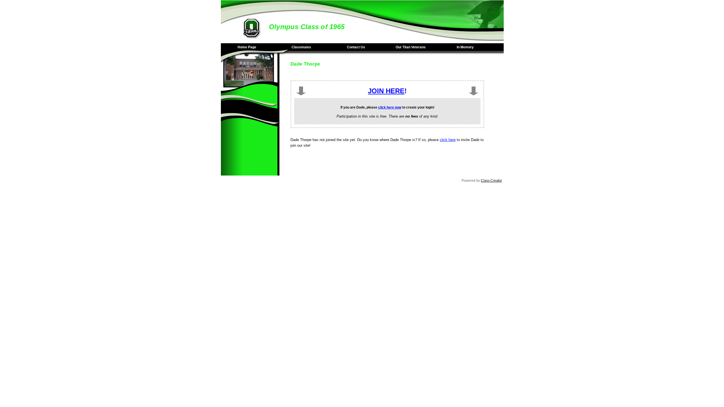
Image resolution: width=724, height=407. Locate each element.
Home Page (247, 47)
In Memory (465, 47)
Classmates (301, 47)
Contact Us (356, 47)
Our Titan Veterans (411, 47)
